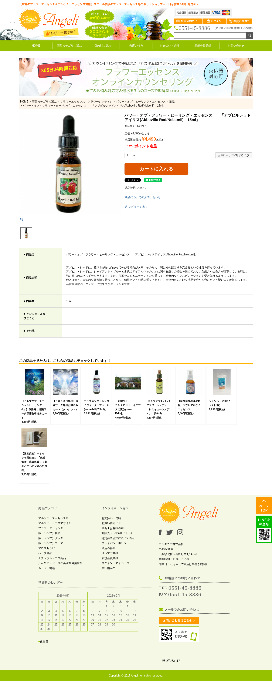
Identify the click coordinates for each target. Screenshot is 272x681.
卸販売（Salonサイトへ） (117, 533)
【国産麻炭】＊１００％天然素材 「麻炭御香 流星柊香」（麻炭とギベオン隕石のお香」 (34, 462)
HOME (36, 45)
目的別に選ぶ (102, 45)
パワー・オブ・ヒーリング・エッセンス (141, 101)
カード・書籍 (46, 568)
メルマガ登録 (110, 553)
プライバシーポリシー (115, 543)
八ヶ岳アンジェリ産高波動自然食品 (60, 563)
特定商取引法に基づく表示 (118, 538)
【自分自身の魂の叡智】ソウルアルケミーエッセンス (190, 405)
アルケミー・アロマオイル (54, 523)
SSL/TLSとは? (171, 660)
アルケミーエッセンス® (53, 518)
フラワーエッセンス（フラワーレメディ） (86, 101)
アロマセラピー (48, 548)
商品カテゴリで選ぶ (69, 45)
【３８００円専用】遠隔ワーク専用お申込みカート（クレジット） (65, 405)
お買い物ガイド (111, 523)
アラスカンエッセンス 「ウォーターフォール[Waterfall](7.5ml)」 (98, 405)
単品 (172, 101)
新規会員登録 (202, 45)
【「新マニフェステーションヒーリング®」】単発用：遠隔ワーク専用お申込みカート (34, 409)
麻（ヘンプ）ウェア (50, 543)
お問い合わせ (236, 45)
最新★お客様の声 (113, 528)
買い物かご (108, 568)
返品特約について (136, 187)
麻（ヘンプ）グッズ (50, 538)
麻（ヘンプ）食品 (49, 533)
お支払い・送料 (169, 45)
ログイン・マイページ (115, 563)
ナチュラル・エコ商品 (52, 558)
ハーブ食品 (45, 553)
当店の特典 (136, 45)
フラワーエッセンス (50, 528)
